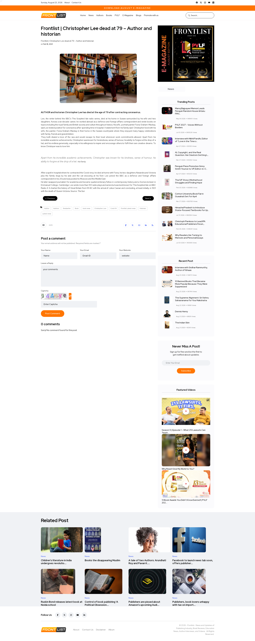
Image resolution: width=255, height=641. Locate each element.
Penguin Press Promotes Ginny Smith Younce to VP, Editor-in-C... (191, 167)
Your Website (125, 250)
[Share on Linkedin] (145, 225)
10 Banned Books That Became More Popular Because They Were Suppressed (191, 284)
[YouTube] (209, 2)
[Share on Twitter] (132, 225)
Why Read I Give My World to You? (178, 468)
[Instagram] (205, 2)
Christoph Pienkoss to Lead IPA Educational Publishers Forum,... (190, 222)
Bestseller (67, 208)
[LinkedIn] (213, 2)
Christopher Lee (100, 208)
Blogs (138, 15)
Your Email (84, 250)
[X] (201, 2)
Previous (51, 198)
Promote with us (151, 15)
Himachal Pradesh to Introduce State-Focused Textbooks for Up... (192, 209)
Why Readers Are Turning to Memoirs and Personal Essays (189, 236)
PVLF (117, 15)
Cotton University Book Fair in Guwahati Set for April (189, 195)
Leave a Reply (47, 263)
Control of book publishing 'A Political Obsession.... (101, 603)
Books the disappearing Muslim (102, 560)
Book (76, 208)
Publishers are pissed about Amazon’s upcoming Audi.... (144, 603)
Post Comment (52, 313)
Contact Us (76, 2)
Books (109, 15)
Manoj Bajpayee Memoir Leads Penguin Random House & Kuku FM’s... (190, 111)
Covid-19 (113, 208)
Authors (99, 15)
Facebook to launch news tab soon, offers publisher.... (192, 562)
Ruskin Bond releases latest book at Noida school (61, 603)
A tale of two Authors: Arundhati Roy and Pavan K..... (147, 562)
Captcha (44, 291)
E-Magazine (128, 15)
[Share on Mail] (139, 225)
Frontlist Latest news (128, 208)
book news (86, 208)
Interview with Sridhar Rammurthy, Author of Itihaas (191, 269)
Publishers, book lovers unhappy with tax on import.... (190, 603)
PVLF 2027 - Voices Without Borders (189, 126)
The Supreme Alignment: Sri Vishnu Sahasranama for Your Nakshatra (192, 299)
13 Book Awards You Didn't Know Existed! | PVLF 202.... (184, 501)
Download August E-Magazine (127, 8)
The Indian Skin (182, 322)
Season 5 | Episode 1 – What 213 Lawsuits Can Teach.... (183, 431)
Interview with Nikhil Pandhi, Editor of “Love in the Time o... (191, 140)
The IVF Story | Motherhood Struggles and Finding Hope (188, 181)
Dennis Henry (181, 311)
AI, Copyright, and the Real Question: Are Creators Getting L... (192, 153)
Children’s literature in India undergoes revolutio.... (56, 562)
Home (83, 15)
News (91, 15)
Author (46, 208)
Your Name (45, 250)
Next (147, 198)
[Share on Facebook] (126, 225)
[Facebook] (197, 2)
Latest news (46, 214)
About (67, 2)
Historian (143, 208)
